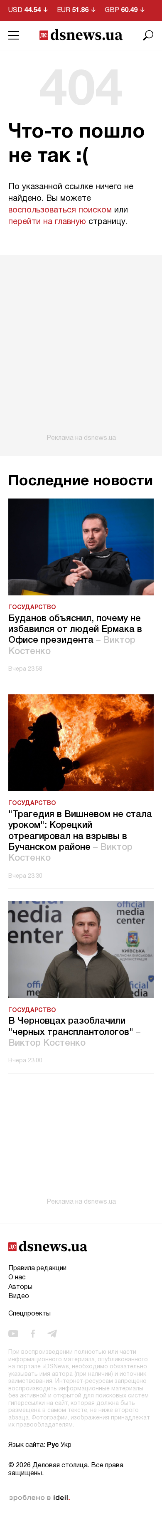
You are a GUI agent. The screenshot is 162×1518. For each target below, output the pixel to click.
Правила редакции (37, 1268)
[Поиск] (148, 35)
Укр (66, 1445)
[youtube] (13, 1333)
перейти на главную (47, 222)
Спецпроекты (29, 1314)
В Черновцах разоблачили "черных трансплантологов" (74, 1032)
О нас (17, 1278)
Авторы (20, 1287)
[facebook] (33, 1333)
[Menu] (13, 35)
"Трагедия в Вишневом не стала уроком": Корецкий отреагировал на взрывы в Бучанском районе (80, 836)
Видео (18, 1296)
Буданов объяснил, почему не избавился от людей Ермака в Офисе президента (75, 635)
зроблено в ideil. (39, 1498)
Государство (32, 607)
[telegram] (52, 1333)
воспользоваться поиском (60, 210)
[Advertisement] (81, 348)
